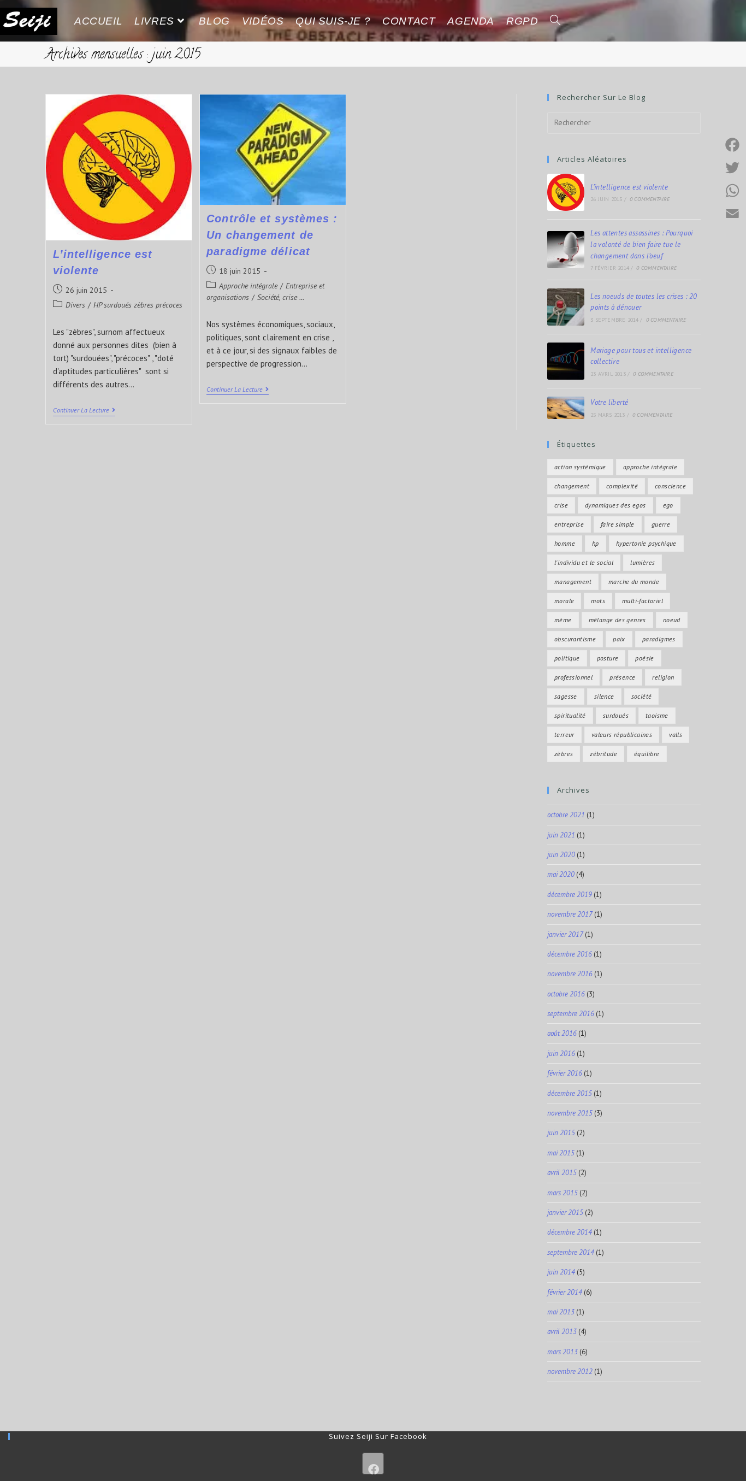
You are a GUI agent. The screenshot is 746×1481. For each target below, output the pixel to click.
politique (567, 658)
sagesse (565, 696)
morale (564, 601)
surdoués (616, 715)
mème (563, 620)
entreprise (569, 524)
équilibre (647, 754)
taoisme (657, 715)
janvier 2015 (565, 1212)
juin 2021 (561, 835)
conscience (670, 486)
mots (598, 601)
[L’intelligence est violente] (565, 192)
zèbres (563, 754)
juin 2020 (561, 854)
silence (604, 696)
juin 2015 (561, 1132)
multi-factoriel (642, 601)
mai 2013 (561, 1312)
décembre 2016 (569, 954)
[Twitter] (732, 167)
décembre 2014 (569, 1232)
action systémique (580, 467)
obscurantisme (575, 639)
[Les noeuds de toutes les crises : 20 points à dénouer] (565, 307)
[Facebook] (373, 1463)
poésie (644, 658)
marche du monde (633, 581)
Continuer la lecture (84, 410)
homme (564, 543)
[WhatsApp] (732, 190)
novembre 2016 (570, 973)
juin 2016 (561, 1053)
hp (595, 543)
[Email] (732, 213)
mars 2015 (562, 1192)
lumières (642, 562)
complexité (622, 486)
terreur (564, 734)
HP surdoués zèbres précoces (137, 305)
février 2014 (564, 1292)
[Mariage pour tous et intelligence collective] (565, 361)
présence (622, 677)
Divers (75, 305)
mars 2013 (562, 1351)
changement (571, 486)
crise (561, 505)
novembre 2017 (570, 914)
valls (675, 734)
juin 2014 (561, 1272)
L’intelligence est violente (629, 187)
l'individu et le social (583, 562)
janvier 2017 (565, 934)
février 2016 (564, 1073)
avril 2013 (562, 1331)
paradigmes (659, 639)
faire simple (618, 524)
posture (608, 658)
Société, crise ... (280, 297)
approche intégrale (650, 467)
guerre (661, 524)
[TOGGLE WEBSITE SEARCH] (555, 21)
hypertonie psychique (646, 543)
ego (668, 505)
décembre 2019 (569, 894)
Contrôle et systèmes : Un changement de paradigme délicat (272, 235)
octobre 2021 (566, 814)
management (572, 581)
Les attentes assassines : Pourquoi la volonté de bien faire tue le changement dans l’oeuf (641, 244)
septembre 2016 (570, 1013)
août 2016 (562, 1033)
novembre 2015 (570, 1113)
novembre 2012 (570, 1371)
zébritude (603, 754)
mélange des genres (617, 620)
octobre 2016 (566, 994)
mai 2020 (561, 874)
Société (641, 696)
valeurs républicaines (621, 734)
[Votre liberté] (565, 408)
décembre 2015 (569, 1093)
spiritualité (570, 715)
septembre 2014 (570, 1252)
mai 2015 (561, 1153)
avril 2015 (562, 1172)
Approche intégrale (248, 286)
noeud (671, 620)
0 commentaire (650, 199)
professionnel (573, 677)
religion (663, 677)
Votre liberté (609, 402)
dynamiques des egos (615, 505)
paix (619, 639)
